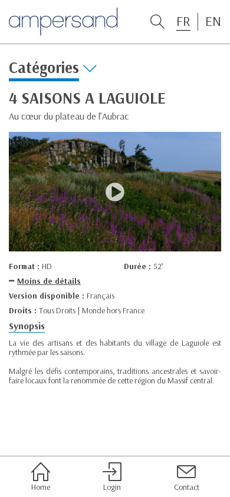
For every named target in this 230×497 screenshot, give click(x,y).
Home (40, 487)
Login (112, 487)
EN (213, 21)
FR (183, 21)
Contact (186, 487)
